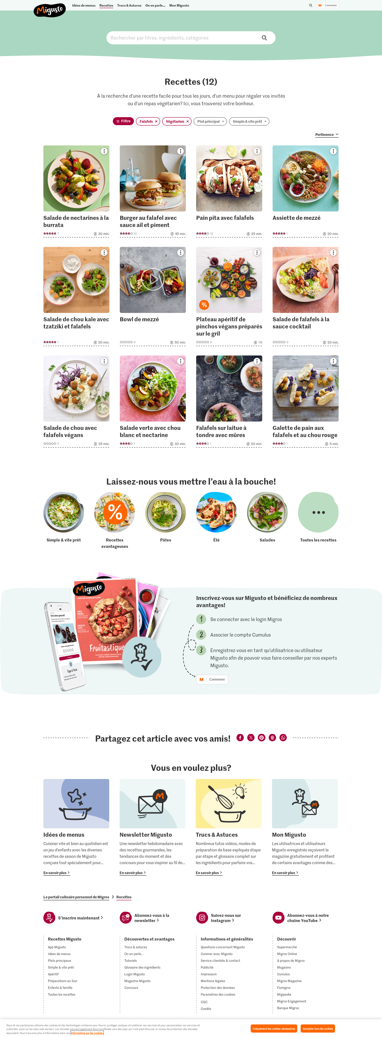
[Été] (216, 520)
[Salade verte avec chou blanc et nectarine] (153, 402)
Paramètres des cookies (218, 994)
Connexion (331, 5)
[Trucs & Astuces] (229, 827)
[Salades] (267, 520)
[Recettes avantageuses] (114, 520)
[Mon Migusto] (305, 827)
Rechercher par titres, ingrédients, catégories (191, 37)
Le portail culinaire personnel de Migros (76, 897)
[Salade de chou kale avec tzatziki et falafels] (76, 298)
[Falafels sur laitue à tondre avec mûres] (229, 402)
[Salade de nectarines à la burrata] (76, 192)
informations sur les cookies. (87, 1033)
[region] (191, 1028)
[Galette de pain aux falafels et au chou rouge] (306, 402)
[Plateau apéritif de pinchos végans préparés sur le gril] (229, 298)
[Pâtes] (165, 520)
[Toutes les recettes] (318, 520)
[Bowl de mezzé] (153, 298)
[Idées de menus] (76, 827)
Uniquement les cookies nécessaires (274, 1028)
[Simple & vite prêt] (63, 520)
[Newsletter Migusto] (152, 827)
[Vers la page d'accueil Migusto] (50, 7)
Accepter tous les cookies (318, 1028)
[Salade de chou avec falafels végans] (76, 402)
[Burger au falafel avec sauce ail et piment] (153, 192)
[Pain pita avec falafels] (229, 192)
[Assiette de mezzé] (306, 192)
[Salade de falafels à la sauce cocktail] (306, 298)
